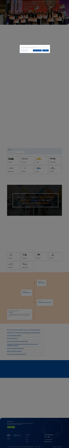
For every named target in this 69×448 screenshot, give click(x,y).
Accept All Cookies (45, 50)
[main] (35, 49)
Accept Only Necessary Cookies (37, 50)
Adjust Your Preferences (24, 50)
